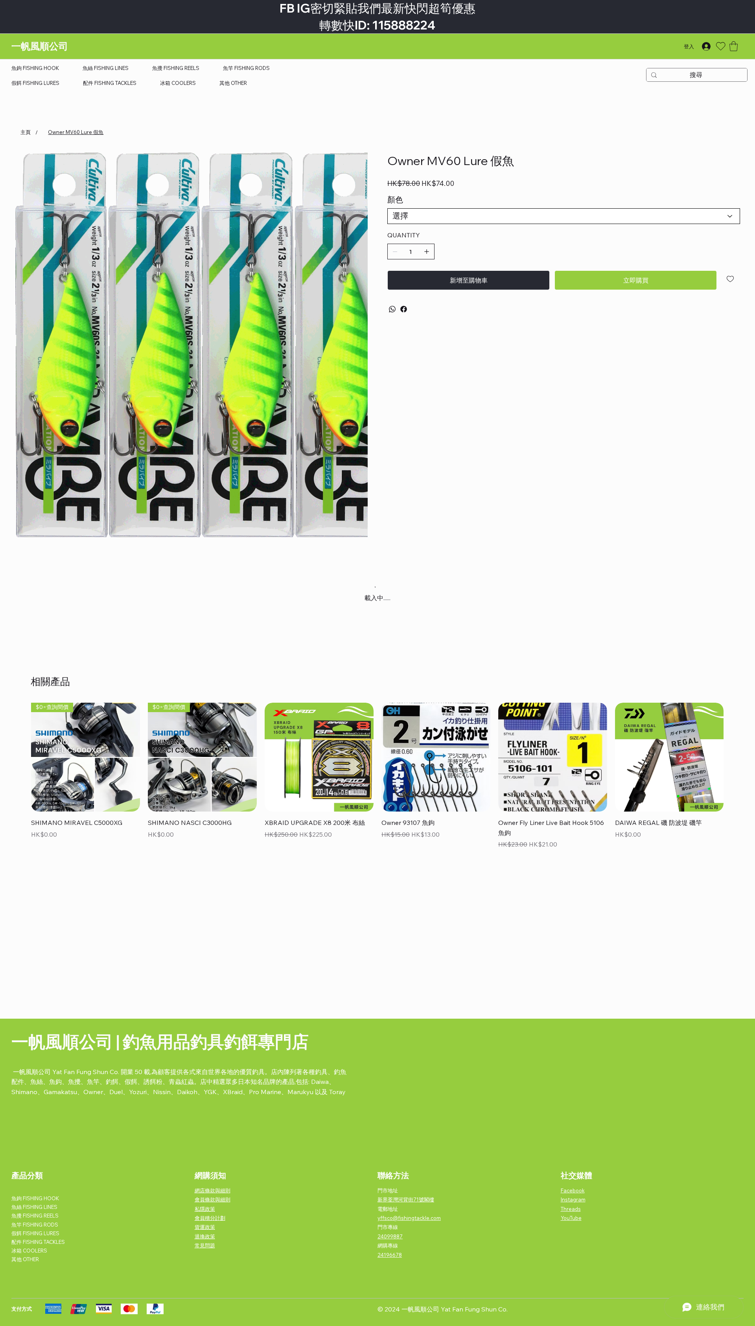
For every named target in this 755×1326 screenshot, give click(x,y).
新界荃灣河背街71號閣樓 (406, 1199)
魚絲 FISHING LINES (34, 1207)
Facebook (573, 1190)
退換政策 (205, 1236)
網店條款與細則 (212, 1190)
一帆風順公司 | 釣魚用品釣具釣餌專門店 (160, 1041)
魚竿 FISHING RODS (34, 1224)
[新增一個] (427, 251)
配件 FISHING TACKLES (38, 1242)
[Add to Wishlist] (731, 279)
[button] (733, 46)
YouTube (571, 1218)
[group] (377, 776)
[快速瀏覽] (319, 757)
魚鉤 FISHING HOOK (35, 1198)
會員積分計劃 (210, 1218)
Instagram (573, 1199)
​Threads (571, 1209)
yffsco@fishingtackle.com (409, 1218)
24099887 (390, 1236)
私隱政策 (205, 1209)
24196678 (390, 1255)
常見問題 (205, 1245)
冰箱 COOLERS (29, 1250)
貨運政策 (205, 1227)
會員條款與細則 (212, 1199)
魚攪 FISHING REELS (35, 1215)
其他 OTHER (25, 1259)
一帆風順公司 (39, 46)
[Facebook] (404, 309)
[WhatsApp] (392, 309)
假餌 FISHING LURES (35, 1233)
